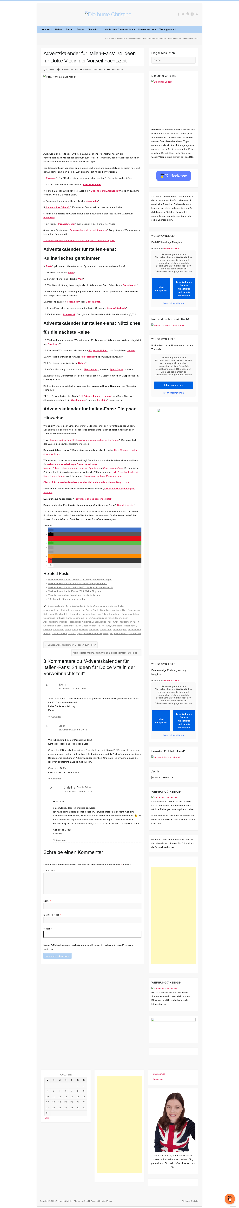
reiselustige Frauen (74, 464)
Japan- (74, 468)
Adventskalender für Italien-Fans (82, 606)
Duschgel (60, 614)
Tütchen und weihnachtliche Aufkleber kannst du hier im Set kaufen (84, 440)
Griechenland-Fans (113, 468)
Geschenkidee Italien (103, 618)
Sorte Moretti (130, 285)
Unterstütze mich (147, 29)
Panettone (53, 344)
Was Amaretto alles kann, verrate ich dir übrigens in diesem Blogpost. (79, 240)
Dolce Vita (48, 614)
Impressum (158, 1079)
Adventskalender (90, 69)
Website (47, 928)
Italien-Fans (104, 625)
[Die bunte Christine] (173, 102)
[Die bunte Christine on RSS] (196, 14)
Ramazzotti (69, 314)
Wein (80, 279)
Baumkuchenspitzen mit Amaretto (88, 230)
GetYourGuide (171, 248)
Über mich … (94, 29)
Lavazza (131, 350)
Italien (103, 621)
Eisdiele (86, 614)
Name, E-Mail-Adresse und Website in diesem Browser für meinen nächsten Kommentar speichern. (88, 947)
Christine (50, 69)
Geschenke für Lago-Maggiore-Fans (103, 476)
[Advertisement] (173, 915)
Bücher (69, 29)
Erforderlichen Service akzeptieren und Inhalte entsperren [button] (184, 289)
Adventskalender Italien (112, 606)
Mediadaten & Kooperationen (120, 29)
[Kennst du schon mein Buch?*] (168, 325)
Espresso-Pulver (99, 614)
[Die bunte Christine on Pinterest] (187, 14)
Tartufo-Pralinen (92, 184)
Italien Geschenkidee (86, 625)
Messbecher (90, 369)
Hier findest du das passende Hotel (92, 499)
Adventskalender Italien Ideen (58, 610)
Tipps (79, 633)
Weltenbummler (55, 464)
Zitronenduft (134, 633)
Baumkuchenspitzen (110, 610)
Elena (62, 684)
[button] (50, 530)
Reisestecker (87, 356)
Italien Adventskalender (120, 621)
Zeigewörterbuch (116, 308)
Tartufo (71, 633)
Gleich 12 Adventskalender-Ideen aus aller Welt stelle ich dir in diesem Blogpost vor (86, 482)
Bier (124, 610)
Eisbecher (48, 217)
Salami (82, 363)
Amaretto (80, 610)
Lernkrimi (102, 400)
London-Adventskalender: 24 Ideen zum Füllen (70, 644)
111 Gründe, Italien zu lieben (95, 396)
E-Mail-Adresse (52, 914)
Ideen (118, 618)
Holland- (64, 468)
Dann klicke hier (125, 505)
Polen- (56, 468)
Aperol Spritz (116, 369)
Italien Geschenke (64, 625)
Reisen (58, 29)
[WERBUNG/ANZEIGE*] (164, 797)
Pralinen (83, 629)
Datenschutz (159, 1074)
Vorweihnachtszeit (92, 633)
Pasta (49, 266)
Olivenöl (47, 629)
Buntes (80, 29)
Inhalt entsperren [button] (161, 289)
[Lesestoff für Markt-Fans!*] (166, 757)
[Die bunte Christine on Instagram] (192, 14)
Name (47, 900)
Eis (67, 614)
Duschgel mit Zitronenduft (105, 190)
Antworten (56, 717)
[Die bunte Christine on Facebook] (178, 14)
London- (83, 468)
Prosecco (51, 178)
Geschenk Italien (130, 614)
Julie (62, 725)
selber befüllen (59, 633)
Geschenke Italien (82, 618)
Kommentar (50, 870)
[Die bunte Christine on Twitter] (183, 14)
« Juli (46, 1118)
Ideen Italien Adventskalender (84, 621)
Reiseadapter (119, 629)
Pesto (71, 272)
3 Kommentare (116, 69)
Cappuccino (133, 610)
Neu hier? (47, 29)
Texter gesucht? (167, 29)
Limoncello (92, 201)
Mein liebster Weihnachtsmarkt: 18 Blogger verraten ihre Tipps (106, 652)
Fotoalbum (73, 301)
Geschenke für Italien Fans (57, 618)
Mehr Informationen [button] (173, 303)
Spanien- (93, 468)
